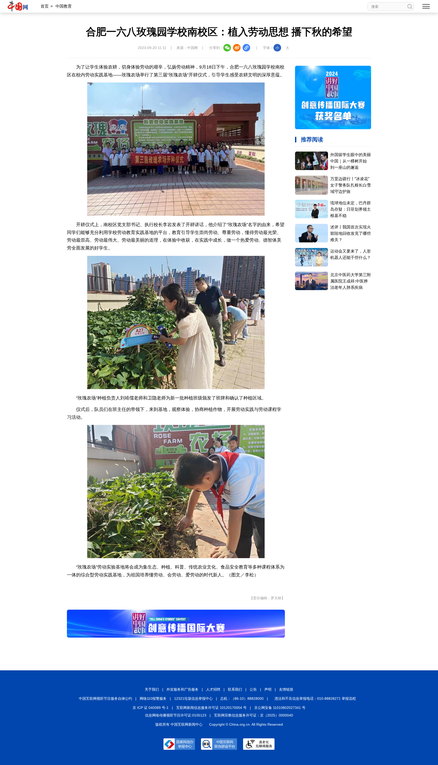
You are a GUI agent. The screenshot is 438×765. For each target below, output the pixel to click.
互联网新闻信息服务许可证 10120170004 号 (211, 708)
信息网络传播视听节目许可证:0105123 (175, 715)
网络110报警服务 (153, 698)
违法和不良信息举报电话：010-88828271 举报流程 (315, 698)
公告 (253, 689)
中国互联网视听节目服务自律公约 (105, 698)
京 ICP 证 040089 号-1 (151, 708)
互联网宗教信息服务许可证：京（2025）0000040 (253, 715)
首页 (45, 6)
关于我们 (152, 689)
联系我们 (235, 689)
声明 (267, 689)
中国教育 (64, 6)
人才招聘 (213, 689)
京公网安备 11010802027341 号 (279, 708)
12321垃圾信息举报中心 (193, 698)
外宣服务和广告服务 (182, 689)
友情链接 (286, 689)
